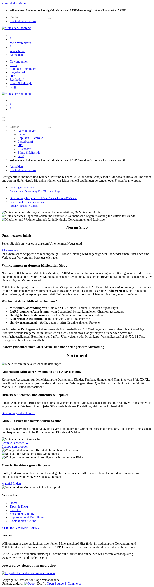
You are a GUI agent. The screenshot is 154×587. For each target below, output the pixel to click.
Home (13, 503)
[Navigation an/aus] (3, 117)
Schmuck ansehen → (15, 443)
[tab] (35, 189)
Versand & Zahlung (22, 513)
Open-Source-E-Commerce (64, 583)
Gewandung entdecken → (18, 413)
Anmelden (16, 54)
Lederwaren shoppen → (17, 446)
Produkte (15, 510)
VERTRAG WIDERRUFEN (20, 527)
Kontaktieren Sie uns (23, 21)
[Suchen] (49, 18)
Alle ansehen (10, 250)
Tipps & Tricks (19, 506)
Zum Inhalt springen (14, 3)
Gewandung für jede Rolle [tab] (43, 198)
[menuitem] (19, 61)
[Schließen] (3, 120)
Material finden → (13, 483)
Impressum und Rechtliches (27, 517)
